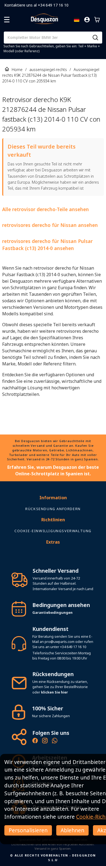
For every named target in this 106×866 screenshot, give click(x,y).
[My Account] (87, 19)
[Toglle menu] (7, 19)
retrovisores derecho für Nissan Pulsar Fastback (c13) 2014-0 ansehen (47, 244)
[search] (95, 37)
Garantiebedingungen (52, 612)
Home (17, 69)
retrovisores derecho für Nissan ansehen (50, 225)
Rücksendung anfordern (53, 508)
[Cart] (97, 19)
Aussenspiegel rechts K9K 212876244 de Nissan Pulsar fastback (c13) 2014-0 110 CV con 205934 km (50, 75)
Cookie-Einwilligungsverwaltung (53, 530)
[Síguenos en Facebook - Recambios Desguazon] (35, 741)
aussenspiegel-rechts (48, 69)
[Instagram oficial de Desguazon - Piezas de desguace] (45, 741)
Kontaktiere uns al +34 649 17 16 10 (36, 5)
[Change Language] (77, 19)
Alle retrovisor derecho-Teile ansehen (45, 209)
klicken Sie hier (54, 692)
